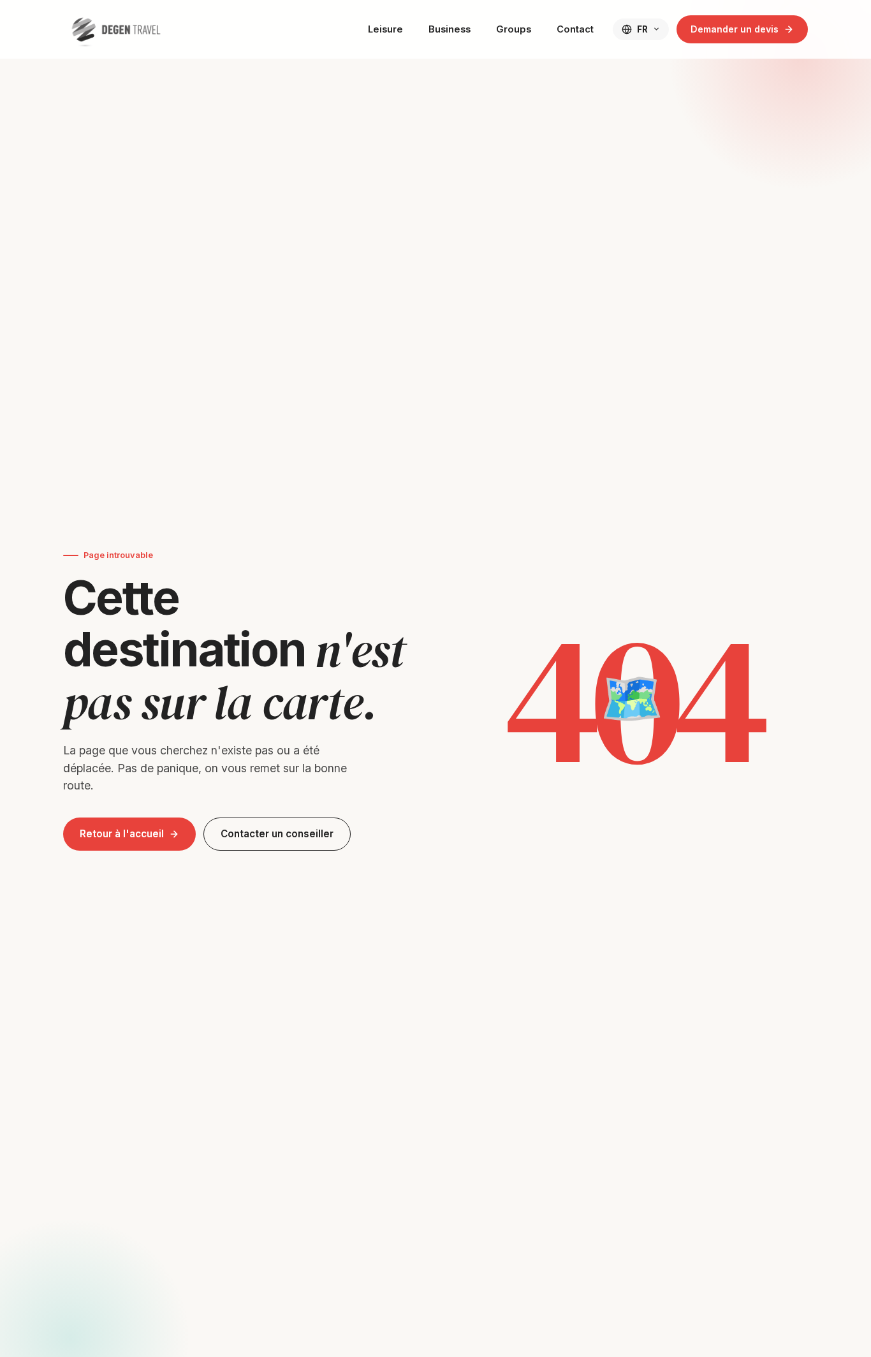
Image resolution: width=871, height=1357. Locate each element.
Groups (513, 29)
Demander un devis (735, 29)
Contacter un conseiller (277, 834)
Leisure (385, 29)
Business (449, 29)
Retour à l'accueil (122, 834)
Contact (575, 29)
